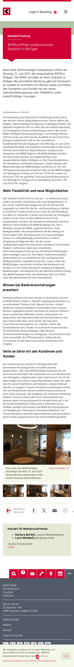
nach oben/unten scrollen (69, 573)
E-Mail (11, 547)
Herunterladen (57, 468)
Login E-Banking (40, 12)
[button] (13, 491)
